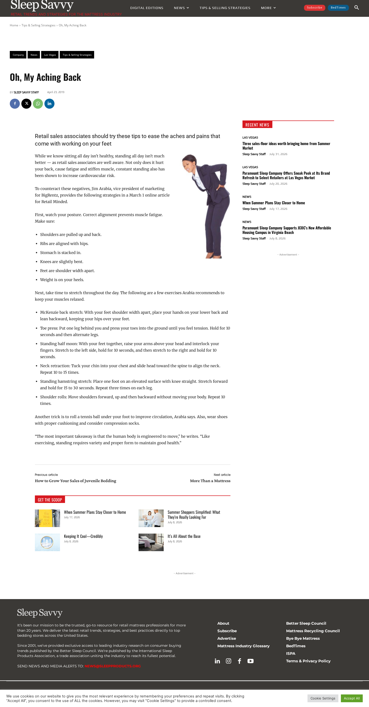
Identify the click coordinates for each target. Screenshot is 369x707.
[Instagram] (228, 661)
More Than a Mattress (210, 480)
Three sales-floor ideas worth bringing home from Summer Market (286, 146)
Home (14, 25)
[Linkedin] (49, 104)
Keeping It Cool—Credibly (83, 536)
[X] (26, 104)
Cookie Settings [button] (323, 698)
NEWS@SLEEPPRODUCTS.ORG (113, 666)
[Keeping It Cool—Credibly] (47, 542)
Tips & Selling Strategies (38, 25)
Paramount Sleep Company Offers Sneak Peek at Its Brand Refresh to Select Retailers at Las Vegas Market (286, 175)
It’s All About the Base (184, 536)
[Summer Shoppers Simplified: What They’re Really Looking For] (151, 518)
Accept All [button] (352, 698)
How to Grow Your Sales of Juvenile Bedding (75, 480)
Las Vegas (250, 137)
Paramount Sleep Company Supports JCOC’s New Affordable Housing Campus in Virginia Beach (286, 230)
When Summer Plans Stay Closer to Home (95, 512)
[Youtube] (251, 661)
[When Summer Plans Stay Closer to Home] (47, 518)
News (246, 196)
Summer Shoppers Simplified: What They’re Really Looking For (194, 514)
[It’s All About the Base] (151, 542)
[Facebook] (15, 104)
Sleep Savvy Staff (26, 92)
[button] (357, 8)
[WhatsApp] (38, 104)
